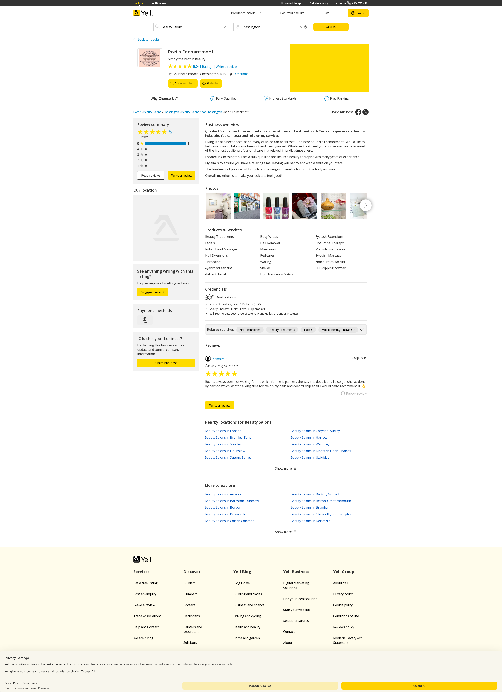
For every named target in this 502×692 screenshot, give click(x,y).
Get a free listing (319, 3)
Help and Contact (146, 627)
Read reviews (150, 175)
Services (141, 571)
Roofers (189, 605)
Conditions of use (346, 616)
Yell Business (159, 3)
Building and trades (247, 594)
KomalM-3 (219, 359)
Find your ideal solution (300, 599)
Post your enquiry (292, 13)
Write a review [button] (181, 175)
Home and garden (246, 638)
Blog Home (241, 583)
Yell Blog (242, 571)
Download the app (291, 3)
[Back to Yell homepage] (143, 13)
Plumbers (190, 594)
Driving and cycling (247, 616)
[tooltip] (305, 27)
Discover (192, 571)
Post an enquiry (144, 594)
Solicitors (190, 642)
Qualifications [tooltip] (225, 297)
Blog (325, 13)
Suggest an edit (152, 292)
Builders (189, 583)
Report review (356, 393)
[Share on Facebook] (358, 112)
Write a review (226, 66)
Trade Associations (147, 616)
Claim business (166, 363)
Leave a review (144, 605)
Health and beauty (246, 627)
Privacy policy (343, 594)
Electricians (191, 616)
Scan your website (296, 610)
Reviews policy (343, 627)
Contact (289, 632)
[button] (225, 27)
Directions (240, 74)
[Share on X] (365, 112)
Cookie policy (343, 605)
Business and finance (248, 605)
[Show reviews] (152, 133)
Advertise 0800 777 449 (351, 3)
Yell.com (139, 3)
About (287, 642)
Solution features (296, 621)
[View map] (166, 228)
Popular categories (244, 13)
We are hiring (143, 638)
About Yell (340, 583)
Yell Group (343, 571)
